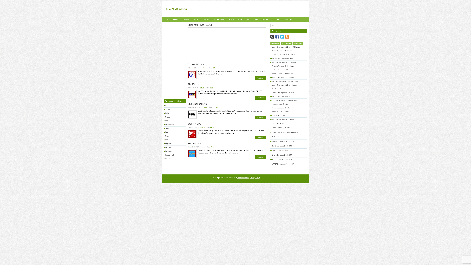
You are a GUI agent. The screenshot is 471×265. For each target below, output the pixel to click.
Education (206, 19)
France (167, 159)
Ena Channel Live (197, 104)
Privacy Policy (255, 178)
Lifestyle (231, 19)
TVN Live (275, 137)
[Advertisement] (262, 9)
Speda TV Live (277, 159)
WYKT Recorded (278, 108)
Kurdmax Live (277, 104)
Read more (260, 78)
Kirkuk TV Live (277, 51)
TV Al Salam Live (278, 77)
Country (175, 19)
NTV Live (275, 123)
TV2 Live (275, 89)
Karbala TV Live (277, 74)
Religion (265, 19)
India (167, 113)
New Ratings (298, 43)
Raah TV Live (277, 128)
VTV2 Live (276, 150)
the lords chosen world (280, 81)
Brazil (167, 132)
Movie (240, 19)
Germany (168, 117)
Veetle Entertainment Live (281, 47)
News (248, 19)
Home (166, 19)
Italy (166, 121)
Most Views (275, 43)
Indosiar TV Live (278, 58)
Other (256, 19)
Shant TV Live (277, 155)
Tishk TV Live (277, 112)
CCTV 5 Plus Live (278, 55)
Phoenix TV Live (278, 66)
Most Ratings (286, 43)
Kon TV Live (194, 143)
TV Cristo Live (277, 146)
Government (219, 19)
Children (196, 19)
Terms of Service (243, 178)
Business (185, 19)
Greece (206, 107)
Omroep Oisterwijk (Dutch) (281, 100)
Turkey (205, 68)
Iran (166, 140)
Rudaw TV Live (277, 70)
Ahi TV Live (194, 84)
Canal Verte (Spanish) (279, 93)
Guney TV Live (196, 64)
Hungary (168, 147)
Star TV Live (194, 123)
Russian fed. (169, 155)
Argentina (168, 144)
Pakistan (168, 151)
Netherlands (169, 125)
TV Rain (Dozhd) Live (279, 62)
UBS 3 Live (276, 115)
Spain (167, 128)
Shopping (275, 19)
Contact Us (287, 19)
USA (167, 105)
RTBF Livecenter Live (280, 132)
